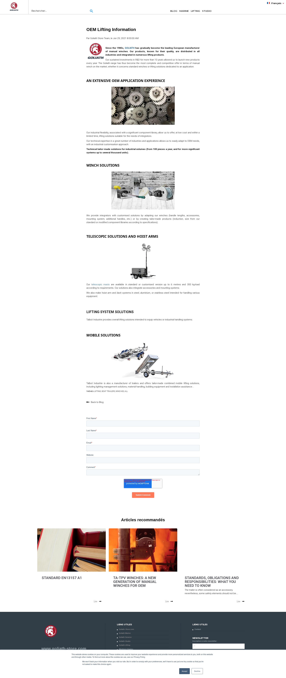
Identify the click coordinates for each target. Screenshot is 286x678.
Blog (173, 11)
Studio (207, 11)
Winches (120, 391)
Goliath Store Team (100, 38)
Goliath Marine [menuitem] (125, 633)
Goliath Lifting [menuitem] (124, 645)
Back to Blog (97, 402)
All (126, 391)
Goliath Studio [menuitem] (124, 641)
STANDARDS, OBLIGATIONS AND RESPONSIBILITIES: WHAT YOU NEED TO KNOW (212, 582)
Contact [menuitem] (198, 629)
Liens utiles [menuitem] (124, 624)
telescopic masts (100, 284)
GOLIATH (130, 48)
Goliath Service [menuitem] (125, 637)
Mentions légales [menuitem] (126, 649)
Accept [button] (184, 671)
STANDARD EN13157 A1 (62, 578)
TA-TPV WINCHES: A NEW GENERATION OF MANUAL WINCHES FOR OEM (135, 582)
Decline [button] (197, 671)
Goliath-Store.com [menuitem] (126, 629)
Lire (96, 601)
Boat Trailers (108, 391)
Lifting (195, 11)
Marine (184, 11)
